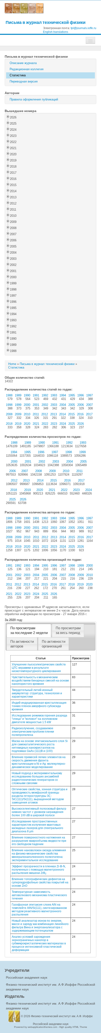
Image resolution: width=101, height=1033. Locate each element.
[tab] (29, 630)
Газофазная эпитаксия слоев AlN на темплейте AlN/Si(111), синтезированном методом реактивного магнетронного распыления (39, 909)
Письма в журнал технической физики (45, 22)
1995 (71, 395)
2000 (27, 405)
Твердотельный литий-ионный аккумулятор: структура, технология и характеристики (37, 693)
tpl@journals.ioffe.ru (83, 28)
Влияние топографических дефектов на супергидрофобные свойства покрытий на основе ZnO (40, 882)
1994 (62, 395)
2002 (45, 405)
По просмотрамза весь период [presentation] (68, 630)
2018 (9, 423)
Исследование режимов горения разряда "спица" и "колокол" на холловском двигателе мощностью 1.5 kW (39, 719)
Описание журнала (23, 63)
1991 (36, 395)
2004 (62, 405)
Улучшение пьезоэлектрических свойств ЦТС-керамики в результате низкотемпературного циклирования (39, 668)
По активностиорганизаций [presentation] (53, 644)
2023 (53, 423)
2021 (36, 423)
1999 (18, 405)
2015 (71, 414)
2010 (27, 414)
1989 (18, 395)
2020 (27, 423)
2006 (80, 405)
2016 (80, 414)
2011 (36, 414)
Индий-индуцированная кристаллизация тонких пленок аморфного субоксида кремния (39, 706)
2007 (89, 405)
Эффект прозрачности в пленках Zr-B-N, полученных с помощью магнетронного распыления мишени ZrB (39, 870)
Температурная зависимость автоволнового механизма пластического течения (39, 895)
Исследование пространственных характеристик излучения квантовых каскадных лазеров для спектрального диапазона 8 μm (37, 826)
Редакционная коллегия (26, 69)
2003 (53, 405)
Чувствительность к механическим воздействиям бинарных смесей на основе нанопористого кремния (40, 681)
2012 (44, 414)
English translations (55, 32)
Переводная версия (24, 81)
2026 (80, 423)
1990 (27, 395)
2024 (62, 423)
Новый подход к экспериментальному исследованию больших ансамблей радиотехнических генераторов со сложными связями (37, 778)
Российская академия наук (26, 977)
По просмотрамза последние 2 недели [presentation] (29, 630)
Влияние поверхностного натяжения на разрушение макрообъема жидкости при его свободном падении (39, 841)
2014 (62, 414)
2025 (71, 423)
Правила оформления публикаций (34, 99)
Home (12, 364)
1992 (45, 395)
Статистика (18, 75)
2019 (18, 423)
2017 (89, 414)
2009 (18, 414)
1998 (9, 405)
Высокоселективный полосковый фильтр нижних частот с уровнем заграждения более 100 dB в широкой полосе (39, 812)
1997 (89, 395)
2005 (71, 405)
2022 (45, 423)
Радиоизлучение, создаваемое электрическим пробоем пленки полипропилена (33, 732)
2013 (53, 414)
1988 (9, 395)
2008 (9, 414)
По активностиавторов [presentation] (22, 644)
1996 (80, 395)
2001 (36, 405)
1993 (53, 395)
